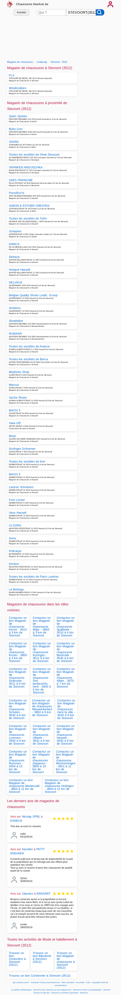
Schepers (15, 231)
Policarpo (15, 551)
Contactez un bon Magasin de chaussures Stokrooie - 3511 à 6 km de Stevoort (18, 677)
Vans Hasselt (18, 512)
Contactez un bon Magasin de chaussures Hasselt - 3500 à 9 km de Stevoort (66, 734)
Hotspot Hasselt (19, 269)
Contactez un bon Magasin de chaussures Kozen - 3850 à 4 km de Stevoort (18, 652)
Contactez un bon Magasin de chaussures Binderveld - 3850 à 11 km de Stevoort (24, 785)
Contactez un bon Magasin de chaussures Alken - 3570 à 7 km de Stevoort (66, 677)
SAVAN (14, 142)
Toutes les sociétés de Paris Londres (34, 576)
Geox (12, 538)
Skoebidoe (16, 321)
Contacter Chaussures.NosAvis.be (45, 982)
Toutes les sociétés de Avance (29, 346)
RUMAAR (15, 333)
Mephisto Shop (19, 372)
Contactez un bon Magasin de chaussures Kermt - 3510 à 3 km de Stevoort (18, 626)
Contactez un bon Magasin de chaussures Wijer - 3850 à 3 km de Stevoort (42, 626)
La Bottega (16, 589)
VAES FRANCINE (21, 180)
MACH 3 (14, 410)
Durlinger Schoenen (22, 449)
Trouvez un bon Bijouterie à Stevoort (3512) (42, 957)
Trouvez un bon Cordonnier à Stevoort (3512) (40, 975)
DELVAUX (15, 282)
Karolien (27, 849)
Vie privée (80, 982)
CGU (88, 982)
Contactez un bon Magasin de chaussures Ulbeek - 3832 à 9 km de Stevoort (42, 734)
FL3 (11, 75)
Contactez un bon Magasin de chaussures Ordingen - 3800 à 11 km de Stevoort (59, 785)
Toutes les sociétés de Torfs (28, 218)
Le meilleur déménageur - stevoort (25, 990)
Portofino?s (16, 193)
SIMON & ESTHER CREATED (29, 205)
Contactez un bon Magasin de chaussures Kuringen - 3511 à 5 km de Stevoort (42, 652)
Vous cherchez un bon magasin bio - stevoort (61, 990)
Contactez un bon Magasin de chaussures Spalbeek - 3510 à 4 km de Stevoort (66, 626)
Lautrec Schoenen (21, 487)
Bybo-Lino (15, 129)
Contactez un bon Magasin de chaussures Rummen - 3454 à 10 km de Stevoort (18, 762)
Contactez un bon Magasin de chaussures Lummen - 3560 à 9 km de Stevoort (18, 734)
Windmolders (18, 88)
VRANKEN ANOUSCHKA (25, 167)
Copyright (96, 982)
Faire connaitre (68, 982)
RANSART (43, 893)
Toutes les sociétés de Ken (27, 461)
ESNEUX (16, 820)
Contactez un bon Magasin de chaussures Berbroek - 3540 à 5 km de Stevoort (66, 652)
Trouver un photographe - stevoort (95, 990)
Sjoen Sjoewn (18, 116)
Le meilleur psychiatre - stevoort (73, 993)
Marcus (14, 385)
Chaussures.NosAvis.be (32, 4)
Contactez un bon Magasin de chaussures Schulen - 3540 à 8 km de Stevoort (18, 709)
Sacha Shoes (18, 397)
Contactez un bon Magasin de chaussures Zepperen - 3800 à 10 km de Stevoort (41, 762)
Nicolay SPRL (31, 816)
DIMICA (14, 244)
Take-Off (15, 423)
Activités (21, 12)
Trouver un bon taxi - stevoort (45, 993)
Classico (27, 893)
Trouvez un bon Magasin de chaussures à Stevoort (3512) (66, 960)
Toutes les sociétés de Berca (28, 359)
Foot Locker (17, 500)
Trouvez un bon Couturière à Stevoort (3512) (17, 958)
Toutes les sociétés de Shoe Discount (34, 154)
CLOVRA (15, 525)
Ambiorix (15, 308)
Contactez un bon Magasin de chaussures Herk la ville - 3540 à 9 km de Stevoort (66, 709)
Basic (12, 436)
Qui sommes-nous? (21, 982)
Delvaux (14, 257)
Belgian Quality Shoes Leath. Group (33, 295)
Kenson (14, 564)
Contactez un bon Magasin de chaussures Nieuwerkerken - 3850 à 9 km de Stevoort (42, 708)
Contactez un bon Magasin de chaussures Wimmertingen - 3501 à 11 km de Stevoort (66, 762)
